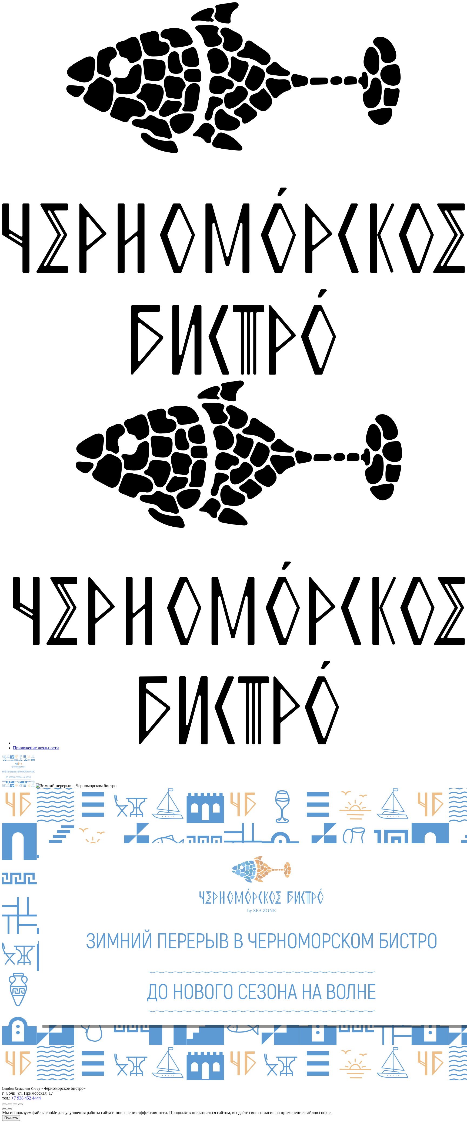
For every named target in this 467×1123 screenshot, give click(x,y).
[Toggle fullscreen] (15, 1104)
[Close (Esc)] (4, 1104)
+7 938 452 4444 (26, 1098)
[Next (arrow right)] (10, 1109)
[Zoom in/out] (20, 1104)
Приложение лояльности (36, 748)
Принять (11, 1118)
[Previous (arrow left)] (4, 1109)
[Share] (10, 1104)
